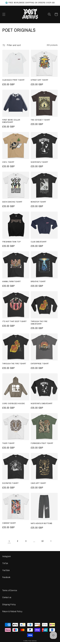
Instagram (6, 556)
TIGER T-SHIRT (8, 443)
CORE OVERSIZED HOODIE (13, 403)
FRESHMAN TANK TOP (11, 242)
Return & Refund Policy (12, 611)
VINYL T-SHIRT (8, 162)
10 (42, 541)
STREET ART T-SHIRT (39, 80)
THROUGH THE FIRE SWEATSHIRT (39, 322)
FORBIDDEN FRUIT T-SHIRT (42, 443)
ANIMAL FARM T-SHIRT (11, 281)
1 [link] (9, 541)
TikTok (5, 563)
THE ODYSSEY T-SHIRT (40, 120)
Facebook (6, 577)
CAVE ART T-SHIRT (38, 483)
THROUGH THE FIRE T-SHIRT (14, 364)
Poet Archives (32, 641)
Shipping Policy (9, 604)
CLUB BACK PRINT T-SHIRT (13, 80)
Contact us (6, 597)
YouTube (6, 570)
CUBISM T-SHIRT (9, 523)
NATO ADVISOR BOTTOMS (41, 523)
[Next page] (50, 541)
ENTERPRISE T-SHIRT (40, 364)
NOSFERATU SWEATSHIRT (41, 403)
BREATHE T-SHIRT (38, 281)
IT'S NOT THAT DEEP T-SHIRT (14, 321)
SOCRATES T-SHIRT (10, 483)
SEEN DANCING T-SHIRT (12, 202)
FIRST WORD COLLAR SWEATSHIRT (11, 121)
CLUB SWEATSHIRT (39, 242)
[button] (3, 14)
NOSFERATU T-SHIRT (39, 162)
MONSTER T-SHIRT (38, 202)
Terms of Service (9, 590)
